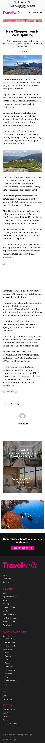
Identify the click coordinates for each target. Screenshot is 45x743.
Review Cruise (10, 639)
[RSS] (25, 2)
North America (10, 670)
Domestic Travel (9, 607)
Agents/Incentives (9, 597)
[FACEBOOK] (18, 2)
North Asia (8, 674)
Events (5, 611)
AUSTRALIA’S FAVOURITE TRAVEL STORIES (22, 7)
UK (6, 684)
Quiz (4, 696)
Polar (7, 677)
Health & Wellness (9, 614)
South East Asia (10, 681)
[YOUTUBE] (22, 2)
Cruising (6, 604)
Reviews (6, 582)
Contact (5, 717)
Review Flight (10, 642)
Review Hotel (10, 646)
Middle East (9, 667)
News (5, 575)
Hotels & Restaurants (10, 618)
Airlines (5, 600)
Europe (7, 663)
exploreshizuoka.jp (10, 391)
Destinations (7, 579)
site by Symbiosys (25, 735)
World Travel (7, 625)
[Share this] (5, 403)
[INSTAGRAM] (29, 2)
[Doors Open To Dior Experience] (22, 480)
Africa (7, 653)
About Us (6, 713)
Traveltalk (22, 423)
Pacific (7, 660)
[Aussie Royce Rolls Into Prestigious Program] (22, 454)
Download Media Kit (10, 709)
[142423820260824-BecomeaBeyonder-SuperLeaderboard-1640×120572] (22, 20)
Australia (8, 656)
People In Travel (9, 621)
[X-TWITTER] (15, 2)
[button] (37, 12)
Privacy (5, 720)
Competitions (8, 699)
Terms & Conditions (10, 724)
